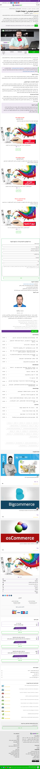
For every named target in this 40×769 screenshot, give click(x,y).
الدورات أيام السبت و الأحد (23, 445)
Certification (12, 51)
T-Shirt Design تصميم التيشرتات (14, 425)
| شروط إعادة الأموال (22, 767)
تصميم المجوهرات (9, 433)
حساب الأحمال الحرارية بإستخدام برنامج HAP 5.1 (31, 477)
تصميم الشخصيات (35, 433)
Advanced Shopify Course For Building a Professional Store (29, 703)
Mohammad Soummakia (16, 603)
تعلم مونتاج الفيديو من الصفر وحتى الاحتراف (31, 696)
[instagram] (18, 3)
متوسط (30, 584)
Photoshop (30, 425)
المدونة (37, 2)
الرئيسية (34, 51)
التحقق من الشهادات (36, 757)
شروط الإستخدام (33, 767)
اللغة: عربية (36, 582)
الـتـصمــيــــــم (29, 8)
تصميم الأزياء (17, 431)
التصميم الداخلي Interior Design (33, 431)
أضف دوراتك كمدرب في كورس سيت (33, 752)
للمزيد (10, 1)
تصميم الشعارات (28, 433)
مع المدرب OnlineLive (32, 582)
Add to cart (18, 149)
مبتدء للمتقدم (36, 584)
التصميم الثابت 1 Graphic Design (28, 284)
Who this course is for (3, 53)
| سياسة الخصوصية (28, 767)
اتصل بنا (38, 748)
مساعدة (38, 747)
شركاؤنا (18, 736)
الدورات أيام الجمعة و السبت (9, 442)
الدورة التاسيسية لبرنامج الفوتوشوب (33, 713)
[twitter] (13, 3)
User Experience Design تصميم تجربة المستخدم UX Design (30, 428)
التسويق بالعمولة (36, 756)
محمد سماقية (20, 311)
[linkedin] (17, 3)
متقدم (32, 584)
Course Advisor (25, 52)
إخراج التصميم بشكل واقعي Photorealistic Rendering (13, 428)
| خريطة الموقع (11, 767)
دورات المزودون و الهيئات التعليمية (14, 753)
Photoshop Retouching (23, 425)
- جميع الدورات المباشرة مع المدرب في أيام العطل (31, 442)
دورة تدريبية (33, 8)
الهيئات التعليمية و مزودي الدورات (14, 740)
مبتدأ (33, 584)
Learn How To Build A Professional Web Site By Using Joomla (29, 699)
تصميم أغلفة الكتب (24, 431)
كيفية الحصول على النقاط (35, 755)
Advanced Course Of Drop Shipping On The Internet (30, 710)
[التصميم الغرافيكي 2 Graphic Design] (20, 564)
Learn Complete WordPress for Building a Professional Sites (29, 706)
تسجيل (9, 2)
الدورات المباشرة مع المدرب (15, 752)
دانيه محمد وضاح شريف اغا (33, 603)
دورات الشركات (17, 757)
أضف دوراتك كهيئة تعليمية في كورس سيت (32, 754)
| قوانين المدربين (16, 767)
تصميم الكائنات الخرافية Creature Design (18, 433)
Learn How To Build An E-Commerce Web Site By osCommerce (29, 543)
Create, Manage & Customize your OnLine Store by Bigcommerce (28, 510)
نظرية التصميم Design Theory (33, 436)
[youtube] (15, 3)
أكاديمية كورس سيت (16, 750)
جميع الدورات (17, 749)
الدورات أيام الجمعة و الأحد (19, 442)
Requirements (20, 51)
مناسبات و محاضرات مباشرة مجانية (14, 746)
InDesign (36, 425)
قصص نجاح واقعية (16, 745)
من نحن (18, 735)
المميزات (18, 739)
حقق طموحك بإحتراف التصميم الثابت (28, 71)
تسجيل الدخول (4, 2)
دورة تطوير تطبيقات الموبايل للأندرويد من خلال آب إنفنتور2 (29, 717)
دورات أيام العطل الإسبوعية (15, 754)
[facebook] (11, 3)
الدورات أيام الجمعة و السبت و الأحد (33, 445)
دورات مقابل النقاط (16, 755)
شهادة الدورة (36, 586)
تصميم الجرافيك (24, 8)
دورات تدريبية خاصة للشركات (35, 751)
